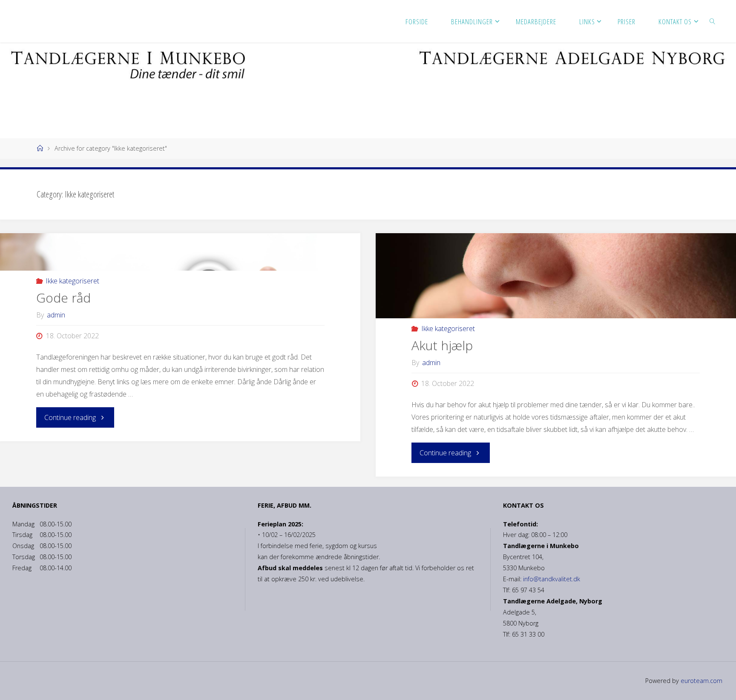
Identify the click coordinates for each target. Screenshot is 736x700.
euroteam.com (700, 681)
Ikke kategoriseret (72, 281)
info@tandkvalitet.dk (551, 579)
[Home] (40, 148)
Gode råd (63, 297)
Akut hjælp (442, 345)
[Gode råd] (180, 252)
